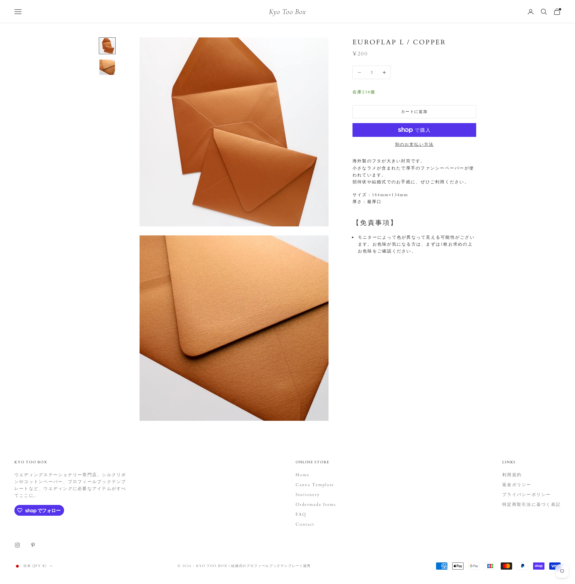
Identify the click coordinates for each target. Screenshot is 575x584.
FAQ (301, 514)
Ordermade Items (316, 504)
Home (303, 475)
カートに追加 (414, 111)
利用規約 (512, 475)
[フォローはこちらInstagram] (17, 545)
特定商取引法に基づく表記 (531, 504)
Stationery (308, 494)
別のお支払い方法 (414, 144)
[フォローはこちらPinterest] (33, 545)
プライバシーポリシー (526, 494)
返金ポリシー (516, 485)
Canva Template (315, 485)
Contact (305, 524)
